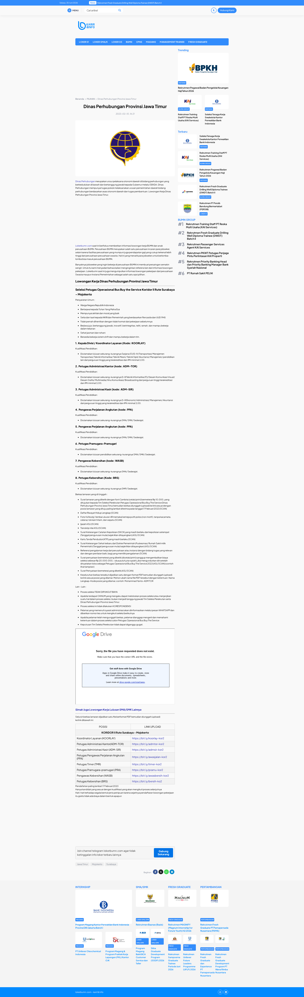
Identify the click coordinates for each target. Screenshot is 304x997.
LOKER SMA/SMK (142, 920)
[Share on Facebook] (155, 871)
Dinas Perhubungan (85, 181)
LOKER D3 (117, 42)
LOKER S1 (84, 42)
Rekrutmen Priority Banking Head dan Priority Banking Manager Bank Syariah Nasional (207, 264)
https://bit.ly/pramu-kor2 (147, 770)
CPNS (139, 42)
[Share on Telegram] (172, 871)
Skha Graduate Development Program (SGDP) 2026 (158, 954)
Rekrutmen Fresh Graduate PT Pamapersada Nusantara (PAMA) (214, 927)
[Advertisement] (125, 72)
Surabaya (111, 864)
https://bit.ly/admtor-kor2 (148, 744)
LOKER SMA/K (100, 42)
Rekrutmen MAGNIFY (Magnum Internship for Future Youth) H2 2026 (180, 927)
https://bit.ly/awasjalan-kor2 (149, 757)
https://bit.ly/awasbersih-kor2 (150, 775)
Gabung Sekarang (163, 853)
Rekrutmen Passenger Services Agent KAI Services (205, 246)
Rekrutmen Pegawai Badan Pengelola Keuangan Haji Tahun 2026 (213, 172)
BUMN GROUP (184, 109)
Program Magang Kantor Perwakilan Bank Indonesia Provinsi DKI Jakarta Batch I (102, 926)
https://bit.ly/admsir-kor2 (148, 749)
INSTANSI (182, 83)
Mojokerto (97, 864)
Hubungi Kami (227, 10)
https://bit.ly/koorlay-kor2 (148, 738)
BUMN (129, 42)
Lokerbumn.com (83, 245)
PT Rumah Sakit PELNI (200, 273)
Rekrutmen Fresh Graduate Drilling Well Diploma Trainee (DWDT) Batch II (214, 189)
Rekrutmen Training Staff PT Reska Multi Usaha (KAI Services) (188, 117)
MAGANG (151, 42)
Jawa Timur (82, 864)
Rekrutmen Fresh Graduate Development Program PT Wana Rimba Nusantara (222, 963)
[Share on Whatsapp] (166, 871)
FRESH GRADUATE (197, 42)
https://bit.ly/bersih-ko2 (147, 781)
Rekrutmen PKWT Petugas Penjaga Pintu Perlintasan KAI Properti (208, 254)
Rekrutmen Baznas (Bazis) (149, 924)
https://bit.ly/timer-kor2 (147, 764)
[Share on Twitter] (160, 871)
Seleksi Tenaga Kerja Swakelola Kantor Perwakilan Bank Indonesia (214, 139)
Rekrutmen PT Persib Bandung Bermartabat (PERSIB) (121, 3)
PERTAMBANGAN (207, 920)
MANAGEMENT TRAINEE (172, 42)
